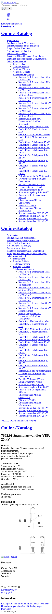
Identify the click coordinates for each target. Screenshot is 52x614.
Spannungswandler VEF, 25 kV (33, 218)
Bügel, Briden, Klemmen (18, 48)
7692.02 (32, 420)
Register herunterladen (11, 23)
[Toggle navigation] (17, 3)
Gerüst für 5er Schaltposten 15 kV (34, 145)
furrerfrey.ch (6, 592)
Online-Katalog (16, 33)
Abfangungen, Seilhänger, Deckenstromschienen (19, 52)
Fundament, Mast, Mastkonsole (21, 43)
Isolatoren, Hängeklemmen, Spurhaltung (25, 56)
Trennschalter (19, 64)
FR (8, 16)
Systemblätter (13, 40)
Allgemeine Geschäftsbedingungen (26, 606)
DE (8, 13)
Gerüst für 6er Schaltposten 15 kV (34, 147)
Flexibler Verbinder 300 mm (31, 184)
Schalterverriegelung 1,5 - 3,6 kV (33, 192)
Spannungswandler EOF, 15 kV (33, 216)
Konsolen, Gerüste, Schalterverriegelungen (23, 73)
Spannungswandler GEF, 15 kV (33, 213)
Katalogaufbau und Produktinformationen (20, 603)
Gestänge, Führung (21, 69)
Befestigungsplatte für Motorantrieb (34, 176)
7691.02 (5, 420)
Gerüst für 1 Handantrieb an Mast (33, 126)
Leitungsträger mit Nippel (30, 187)
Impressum (6, 609)
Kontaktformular (8, 590)
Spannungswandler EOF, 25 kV (33, 221)
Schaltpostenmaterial (16, 61)
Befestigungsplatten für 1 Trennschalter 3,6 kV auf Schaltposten (29, 121)
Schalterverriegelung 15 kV (31, 189)
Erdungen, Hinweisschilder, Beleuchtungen (27, 59)
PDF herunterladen (19, 420)
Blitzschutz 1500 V (27, 205)
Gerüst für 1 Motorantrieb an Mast (34, 134)
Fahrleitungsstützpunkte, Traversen (23, 45)
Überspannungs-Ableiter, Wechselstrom (29, 209)
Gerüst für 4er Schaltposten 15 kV (34, 142)
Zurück (13, 557)
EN (8, 19)
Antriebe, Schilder (21, 66)
